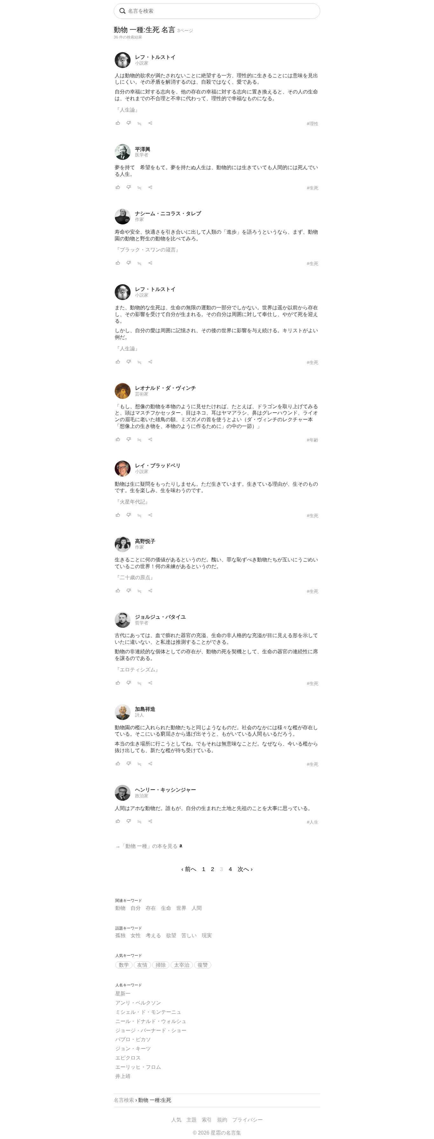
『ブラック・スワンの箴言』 (148, 249)
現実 (207, 935)
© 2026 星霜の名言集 (217, 1133)
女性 (136, 935)
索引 (207, 1119)
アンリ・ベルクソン (138, 1002)
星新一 (123, 993)
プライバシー (247, 1119)
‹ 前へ (188, 869)
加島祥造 (145, 709)
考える (153, 935)
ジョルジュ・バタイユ (160, 617)
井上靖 (123, 1076)
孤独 (120, 935)
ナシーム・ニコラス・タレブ (168, 213)
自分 (136, 908)
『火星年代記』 (132, 501)
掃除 (161, 965)
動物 (120, 908)
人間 (197, 908)
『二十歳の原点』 (135, 577)
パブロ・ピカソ (133, 1039)
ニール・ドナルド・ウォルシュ (150, 1021)
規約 (222, 1119)
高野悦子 (145, 541)
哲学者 (141, 622)
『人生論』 (127, 110)
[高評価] (118, 123)
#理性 (312, 123)
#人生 (312, 822)
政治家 (141, 795)
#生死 (312, 187)
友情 (142, 965)
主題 (191, 1119)
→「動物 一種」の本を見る (147, 846)
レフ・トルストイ (155, 57)
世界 (181, 908)
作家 (139, 219)
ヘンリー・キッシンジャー (165, 789)
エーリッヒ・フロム (138, 1067)
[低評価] (128, 123)
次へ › (245, 869)
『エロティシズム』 (137, 669)
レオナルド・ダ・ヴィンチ (165, 388)
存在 (151, 908)
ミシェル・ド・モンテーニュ (148, 1012)
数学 (124, 965)
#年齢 (312, 440)
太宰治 (181, 965)
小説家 (141, 62)
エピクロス (128, 1057)
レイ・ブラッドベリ (158, 465)
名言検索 (124, 1100)
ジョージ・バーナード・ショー (150, 1030)
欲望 (171, 935)
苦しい (189, 935)
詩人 (139, 714)
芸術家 (141, 393)
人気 (176, 1119)
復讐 (203, 965)
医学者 (141, 154)
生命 (166, 908)
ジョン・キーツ (133, 1048)
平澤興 (142, 149)
